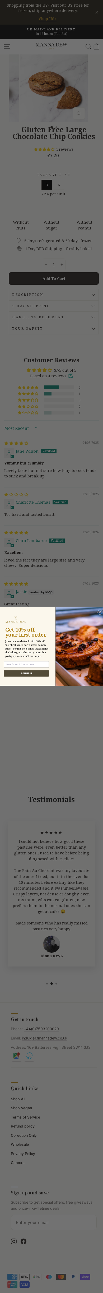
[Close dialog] (100, 612)
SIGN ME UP (26, 673)
